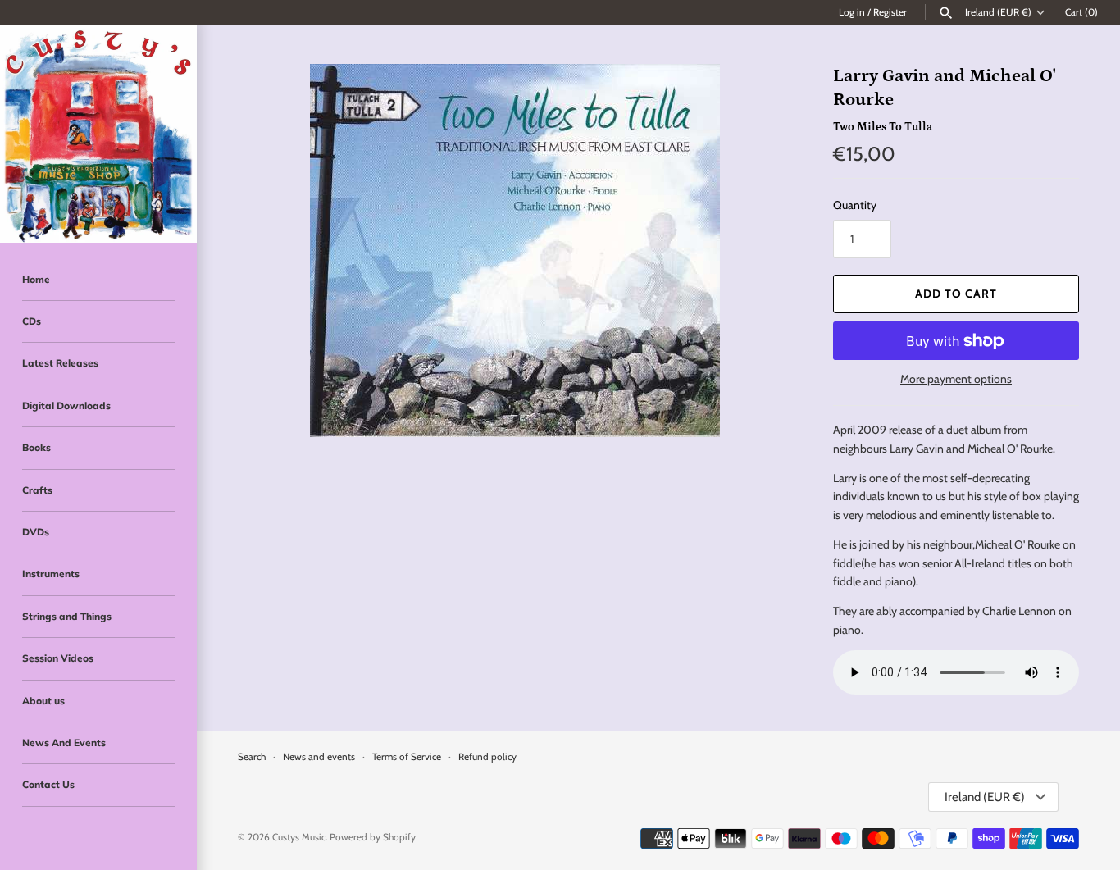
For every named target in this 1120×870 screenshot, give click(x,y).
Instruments (51, 573)
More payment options (956, 378)
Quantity (854, 205)
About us (43, 701)
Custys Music (299, 837)
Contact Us (48, 784)
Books (36, 447)
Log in (852, 12)
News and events (319, 757)
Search (252, 757)
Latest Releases (60, 363)
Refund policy (487, 757)
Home (36, 279)
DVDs (35, 532)
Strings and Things (67, 616)
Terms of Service (406, 757)
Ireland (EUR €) (998, 12)
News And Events (64, 742)
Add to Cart (956, 293)
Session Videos (57, 658)
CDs (31, 321)
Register (890, 12)
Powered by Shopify (373, 837)
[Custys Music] (98, 134)
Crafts (37, 490)
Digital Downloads (66, 405)
